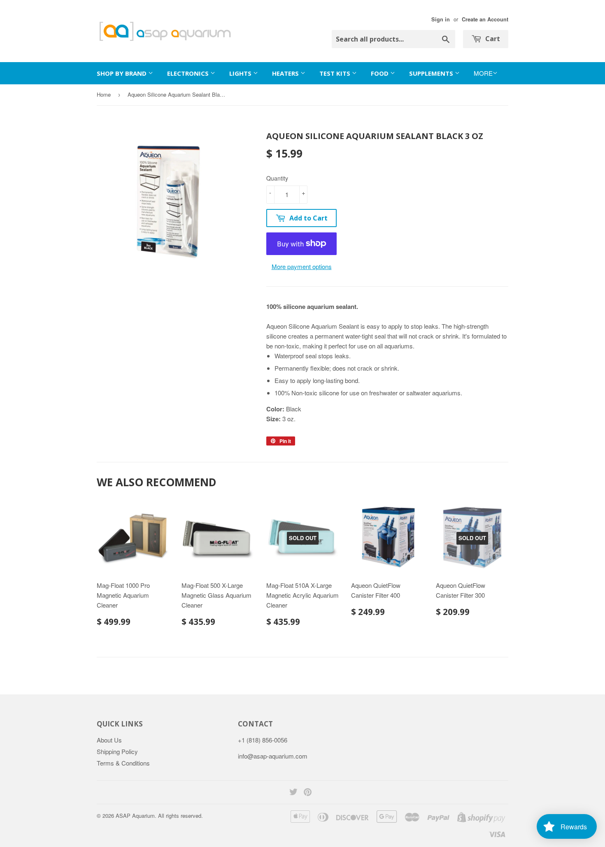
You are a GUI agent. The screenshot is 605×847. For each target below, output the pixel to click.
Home (104, 94)
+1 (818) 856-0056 (262, 740)
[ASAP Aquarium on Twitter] (293, 792)
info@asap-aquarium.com (272, 756)
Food (380, 73)
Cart (492, 38)
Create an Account (485, 19)
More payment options (302, 266)
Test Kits (335, 73)
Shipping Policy (117, 751)
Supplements (432, 73)
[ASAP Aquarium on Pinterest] (307, 792)
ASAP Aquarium (135, 815)
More (483, 73)
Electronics (188, 73)
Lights (241, 73)
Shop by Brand (122, 73)
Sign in (440, 19)
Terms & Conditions (123, 763)
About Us (109, 740)
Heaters (286, 73)
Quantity (277, 178)
